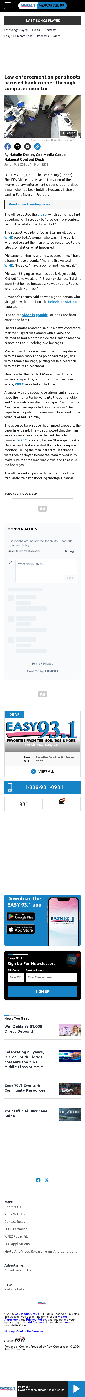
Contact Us (12, 1207)
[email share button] (27, 146)
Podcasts (43, 36)
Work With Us (14, 1214)
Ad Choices (36, 1322)
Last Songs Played (16, 30)
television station (62, 302)
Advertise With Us (17, 1270)
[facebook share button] (7, 146)
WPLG (20, 384)
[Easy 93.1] (42, 6)
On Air (36, 30)
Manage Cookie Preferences (24, 1331)
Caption (69, 133)
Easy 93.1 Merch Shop (18, 36)
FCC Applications (17, 1244)
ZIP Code (13, 970)
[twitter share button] (17, 146)
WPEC (22, 440)
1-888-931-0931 (44, 787)
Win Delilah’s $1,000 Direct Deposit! (23, 1028)
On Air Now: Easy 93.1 (42, 745)
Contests (51, 30)
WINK (9, 237)
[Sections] (7, 5)
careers (68, 1322)
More (56, 36)
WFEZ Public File (16, 1236)
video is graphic (35, 315)
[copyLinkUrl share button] (37, 146)
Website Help (14, 1289)
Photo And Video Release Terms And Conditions (40, 1251)
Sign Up (42, 991)
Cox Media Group (27, 1313)
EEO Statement (15, 1229)
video (42, 214)
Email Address (35, 970)
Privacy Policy (36, 1319)
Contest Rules (14, 1221)
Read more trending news (29, 204)
